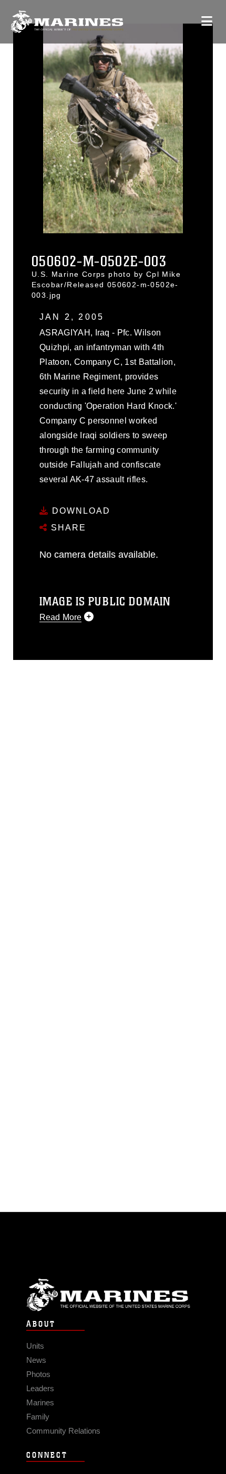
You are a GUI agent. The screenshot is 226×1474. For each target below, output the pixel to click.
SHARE (67, 527)
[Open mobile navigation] (206, 21)
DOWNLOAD (79, 510)
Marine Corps (113, 1295)
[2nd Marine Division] (67, 21)
